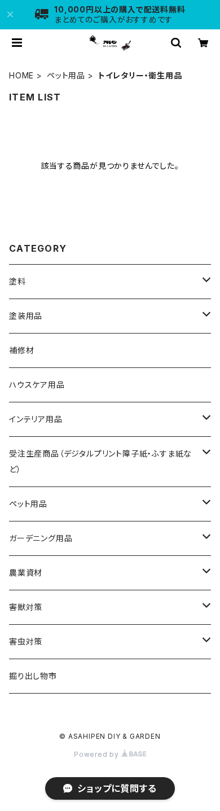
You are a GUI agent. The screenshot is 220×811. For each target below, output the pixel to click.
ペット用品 (66, 75)
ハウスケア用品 (37, 384)
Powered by (97, 754)
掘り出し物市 (33, 676)
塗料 (17, 281)
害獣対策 (25, 607)
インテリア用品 (36, 419)
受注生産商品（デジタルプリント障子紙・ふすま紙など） (100, 461)
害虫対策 (25, 641)
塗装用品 (25, 316)
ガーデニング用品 (40, 538)
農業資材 (25, 572)
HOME (21, 75)
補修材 (21, 350)
